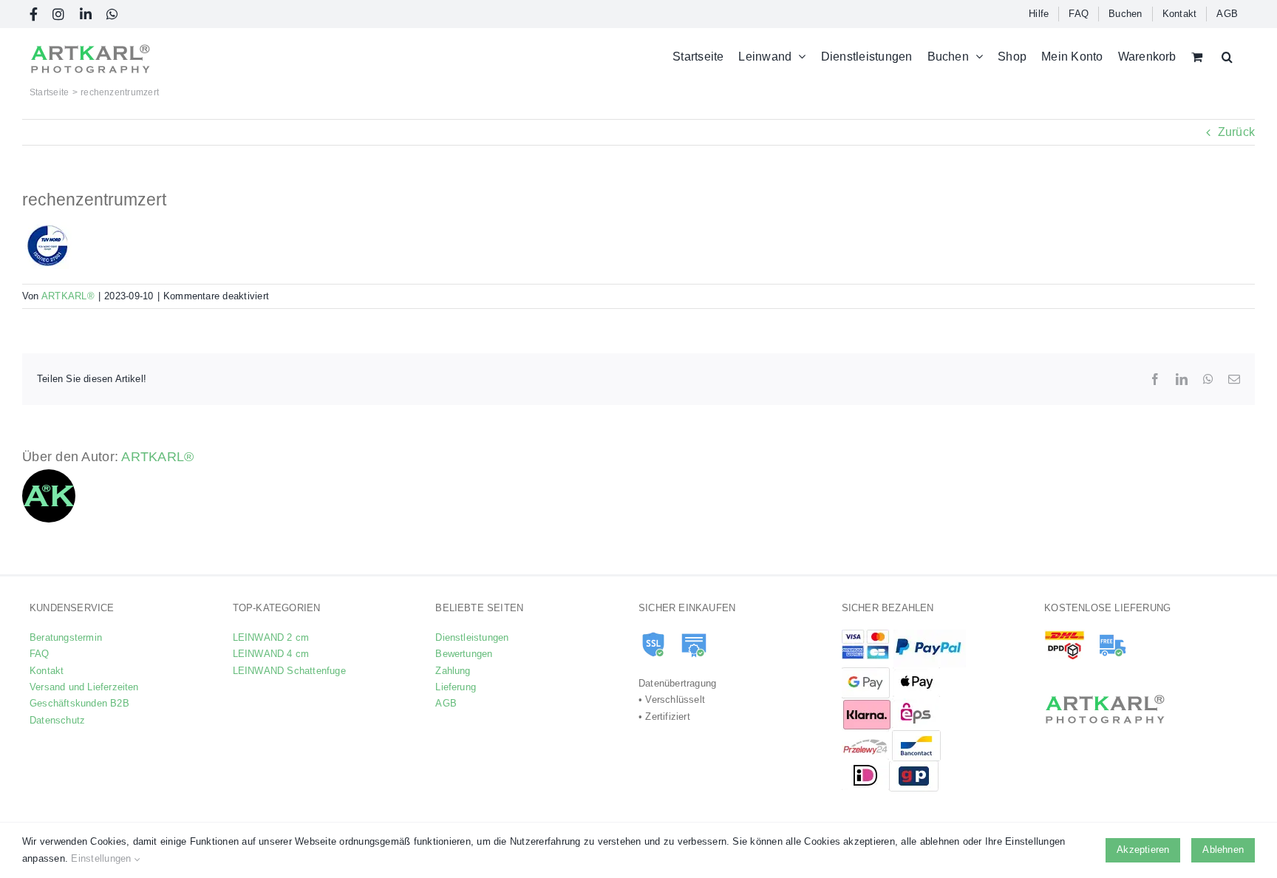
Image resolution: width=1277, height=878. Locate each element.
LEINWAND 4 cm (271, 653)
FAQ (40, 653)
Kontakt (47, 670)
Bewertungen (463, 653)
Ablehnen (1223, 849)
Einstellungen (102, 858)
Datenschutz (57, 720)
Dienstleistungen (471, 637)
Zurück (1236, 132)
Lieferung (455, 686)
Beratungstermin (66, 637)
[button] (1227, 56)
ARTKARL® (68, 296)
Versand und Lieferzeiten (84, 686)
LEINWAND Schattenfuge (289, 670)
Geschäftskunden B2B (79, 703)
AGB (446, 703)
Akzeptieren (1143, 849)
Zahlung (452, 670)
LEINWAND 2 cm (271, 637)
